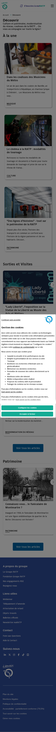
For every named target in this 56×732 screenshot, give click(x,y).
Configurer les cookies (27, 408)
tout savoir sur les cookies (11, 392)
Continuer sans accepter (11, 320)
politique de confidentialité (23, 347)
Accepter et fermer (27, 414)
